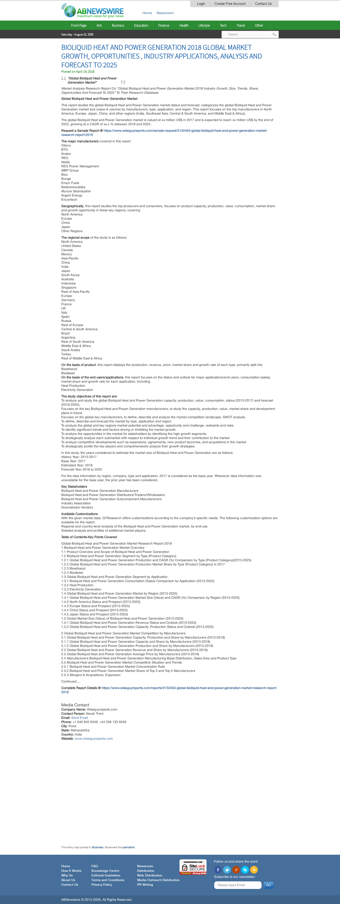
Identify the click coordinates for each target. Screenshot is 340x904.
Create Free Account (230, 4)
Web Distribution (149, 875)
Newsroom (165, 13)
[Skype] (245, 870)
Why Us (67, 875)
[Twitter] (227, 870)
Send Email (79, 718)
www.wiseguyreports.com (94, 738)
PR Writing (145, 884)
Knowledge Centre (105, 871)
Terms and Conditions (107, 880)
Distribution (145, 871)
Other (259, 25)
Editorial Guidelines (105, 875)
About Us (68, 880)
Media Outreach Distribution (158, 880)
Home (147, 13)
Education (141, 25)
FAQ (94, 866)
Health (184, 25)
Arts (99, 25)
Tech (223, 25)
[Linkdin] (236, 870)
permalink (129, 847)
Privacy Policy (101, 884)
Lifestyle (204, 25)
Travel (241, 25)
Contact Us (263, 4)
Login (201, 4)
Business (118, 25)
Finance (163, 25)
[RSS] (254, 870)
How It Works (71, 871)
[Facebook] (218, 870)
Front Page (79, 25)
